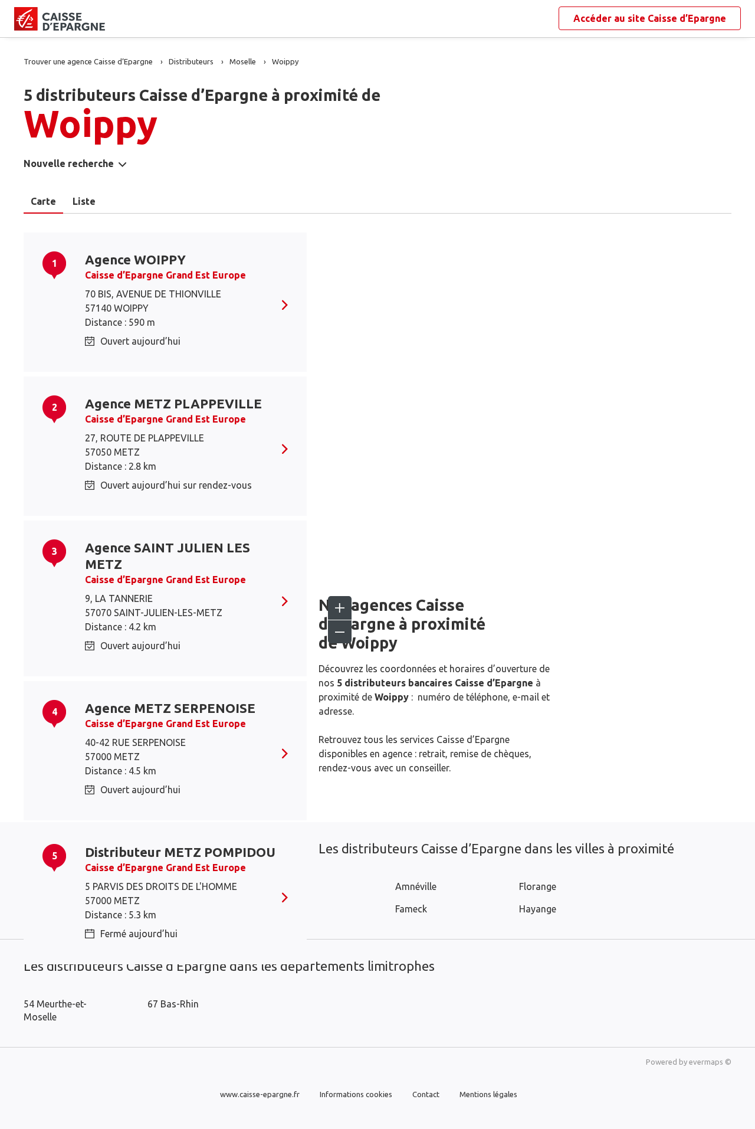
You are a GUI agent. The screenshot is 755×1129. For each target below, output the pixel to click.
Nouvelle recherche (69, 163)
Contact (425, 1094)
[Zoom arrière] (340, 631)
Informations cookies (356, 1094)
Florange (537, 886)
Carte (43, 201)
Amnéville (415, 886)
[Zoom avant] (340, 608)
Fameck (411, 909)
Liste (84, 201)
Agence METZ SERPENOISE (170, 708)
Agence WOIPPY (135, 259)
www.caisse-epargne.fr (260, 1094)
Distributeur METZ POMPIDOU (180, 852)
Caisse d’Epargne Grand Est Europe (165, 275)
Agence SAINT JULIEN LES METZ (167, 555)
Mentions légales (488, 1094)
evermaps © (710, 1062)
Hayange (537, 909)
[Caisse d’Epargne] (23, 19)
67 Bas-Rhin (173, 1004)
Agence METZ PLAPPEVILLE (173, 403)
